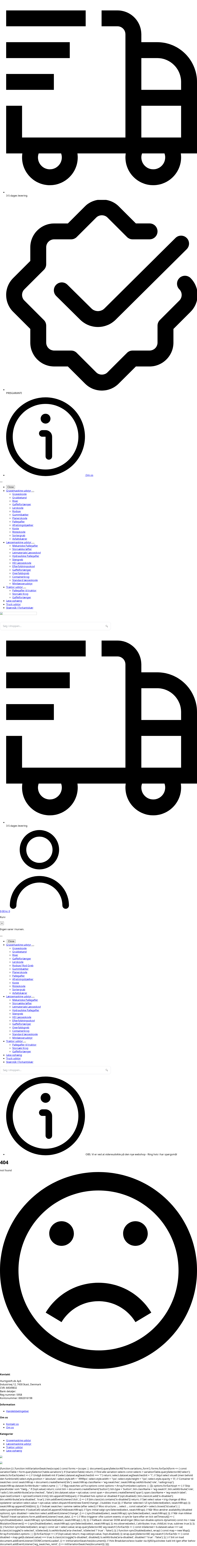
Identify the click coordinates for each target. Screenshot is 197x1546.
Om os (10, 1427)
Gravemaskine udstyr (19, 490)
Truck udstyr (13, 604)
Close (10, 487)
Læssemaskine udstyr (19, 542)
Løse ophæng (14, 600)
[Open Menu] (1, 481)
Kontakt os (12, 1424)
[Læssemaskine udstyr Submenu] (33, 543)
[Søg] (107, 626)
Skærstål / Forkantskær (19, 607)
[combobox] (55, 626)
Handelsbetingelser (17, 1411)
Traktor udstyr (15, 587)
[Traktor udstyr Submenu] (25, 1042)
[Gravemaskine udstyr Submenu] (33, 491)
